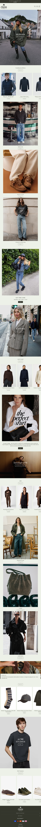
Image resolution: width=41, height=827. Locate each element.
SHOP (20, 148)
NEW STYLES (20, 610)
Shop (20, 244)
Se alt (20, 70)
